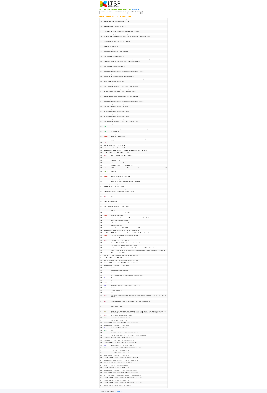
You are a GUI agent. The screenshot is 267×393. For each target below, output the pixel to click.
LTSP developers (118, 391)
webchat (135, 9)
